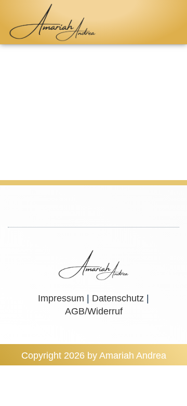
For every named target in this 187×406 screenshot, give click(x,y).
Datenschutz (118, 298)
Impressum (61, 298)
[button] (169, 22)
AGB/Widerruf (94, 311)
